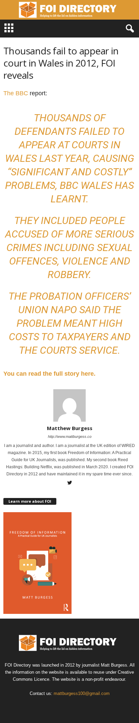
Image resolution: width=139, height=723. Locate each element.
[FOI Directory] (69, 10)
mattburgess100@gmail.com (82, 693)
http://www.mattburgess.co (69, 436)
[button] (128, 28)
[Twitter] (69, 483)
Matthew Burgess (69, 428)
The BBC (15, 93)
